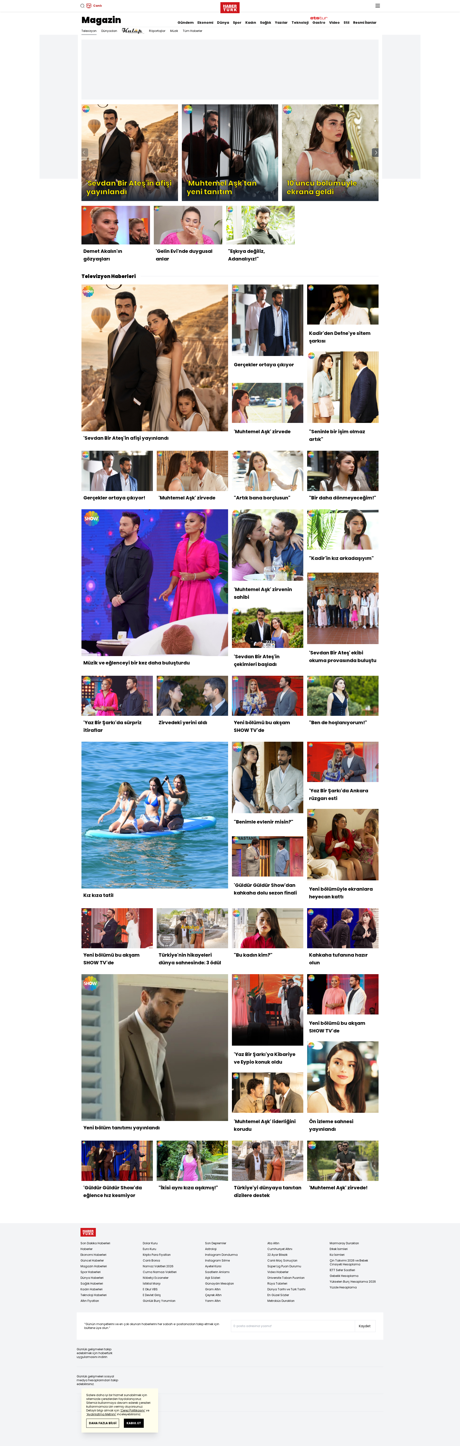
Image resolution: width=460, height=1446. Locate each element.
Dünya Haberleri (92, 1278)
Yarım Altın (213, 1301)
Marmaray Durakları (344, 1243)
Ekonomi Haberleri (93, 1255)
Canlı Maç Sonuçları (282, 1260)
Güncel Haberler (92, 1260)
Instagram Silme (217, 1260)
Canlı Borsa (151, 1260)
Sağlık (265, 22)
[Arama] (82, 6)
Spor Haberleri (90, 1272)
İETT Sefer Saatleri (342, 1270)
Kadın (250, 22)
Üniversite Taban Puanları (286, 1278)
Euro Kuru (149, 1249)
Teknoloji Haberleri (93, 1295)
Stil (346, 22)
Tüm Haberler (192, 31)
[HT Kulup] (133, 31)
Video (334, 22)
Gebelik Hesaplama (344, 1276)
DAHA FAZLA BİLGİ (102, 1423)
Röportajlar (157, 31)
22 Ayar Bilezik (277, 1255)
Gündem (186, 22)
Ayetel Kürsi (213, 1266)
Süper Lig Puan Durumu (284, 1266)
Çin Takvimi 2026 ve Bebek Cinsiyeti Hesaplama (349, 1262)
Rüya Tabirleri (277, 1283)
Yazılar (281, 22)
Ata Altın (273, 1243)
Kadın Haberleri (91, 1289)
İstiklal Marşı (152, 1283)
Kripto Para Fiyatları (157, 1255)
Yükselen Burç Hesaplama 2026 (353, 1282)
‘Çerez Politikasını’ (132, 1410)
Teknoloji (300, 22)
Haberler (86, 1249)
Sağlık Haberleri (91, 1283)
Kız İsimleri (337, 1255)
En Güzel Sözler (278, 1295)
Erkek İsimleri (339, 1249)
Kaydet (365, 1326)
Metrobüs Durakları (280, 1301)
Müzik (174, 31)
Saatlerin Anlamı (217, 1272)
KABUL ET (133, 1423)
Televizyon (89, 31)
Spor (237, 22)
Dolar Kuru (150, 1243)
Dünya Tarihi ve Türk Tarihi (286, 1289)
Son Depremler (215, 1243)
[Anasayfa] (88, 1232)
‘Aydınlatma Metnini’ (101, 1414)
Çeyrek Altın (213, 1295)
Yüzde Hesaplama (343, 1287)
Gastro (318, 22)
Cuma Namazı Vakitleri (160, 1272)
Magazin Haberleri (93, 1266)
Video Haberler (277, 1272)
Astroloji (211, 1249)
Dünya (223, 22)
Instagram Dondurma (221, 1255)
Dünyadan (109, 31)
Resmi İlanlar (365, 22)
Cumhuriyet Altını (279, 1249)
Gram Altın (213, 1289)
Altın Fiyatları (89, 1301)
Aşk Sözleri (212, 1278)
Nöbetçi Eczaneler (155, 1278)
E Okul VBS (150, 1289)
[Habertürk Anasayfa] (230, 7)
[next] (376, 152)
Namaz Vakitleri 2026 (158, 1266)
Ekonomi (205, 22)
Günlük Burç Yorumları (159, 1301)
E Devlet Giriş (152, 1295)
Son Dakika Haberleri (95, 1243)
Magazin (101, 20)
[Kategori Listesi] (377, 6)
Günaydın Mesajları (219, 1283)
